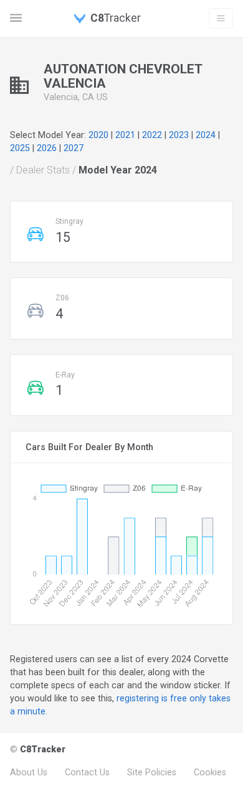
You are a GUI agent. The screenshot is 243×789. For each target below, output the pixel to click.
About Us (28, 772)
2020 (98, 135)
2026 (47, 148)
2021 (125, 135)
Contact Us (87, 772)
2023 (179, 135)
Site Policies (151, 772)
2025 (20, 148)
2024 (206, 135)
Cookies (210, 772)
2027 (73, 148)
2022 (152, 135)
